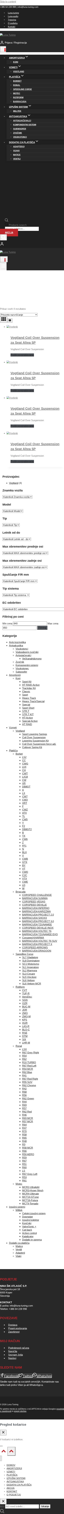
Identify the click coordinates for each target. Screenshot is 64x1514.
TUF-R (26, 993)
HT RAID (27, 724)
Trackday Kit (29, 688)
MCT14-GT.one (30, 1197)
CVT (24, 990)
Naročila (12, 1351)
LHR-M (26, 1042)
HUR (25, 1023)
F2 (23, 826)
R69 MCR (27, 1118)
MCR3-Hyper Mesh (32, 1190)
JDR (24, 1009)
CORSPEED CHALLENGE (37, 895)
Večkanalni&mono (32, 658)
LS (23, 1170)
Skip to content (8, 1)
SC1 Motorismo (30, 963)
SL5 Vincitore (29, 977)
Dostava (12, 1324)
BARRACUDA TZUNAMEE (37, 924)
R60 (24, 1167)
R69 (24, 1105)
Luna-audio (13, 16)
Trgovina (12, 20)
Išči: (2, 1506)
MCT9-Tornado (30, 1203)
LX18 (25, 776)
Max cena (53, 623)
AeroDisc (27, 996)
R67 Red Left (29, 1065)
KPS (24, 1019)
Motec (16, 93)
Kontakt (11, 26)
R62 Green (28, 1098)
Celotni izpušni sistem (34, 1213)
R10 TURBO (29, 1062)
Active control (29, 1233)
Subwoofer (19, 129)
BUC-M (26, 1006)
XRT (24, 803)
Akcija (9, 232)
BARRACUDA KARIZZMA (36, 911)
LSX (24, 1049)
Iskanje (45, 1506)
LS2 (24, 757)
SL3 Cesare (28, 973)
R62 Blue (27, 1072)
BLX (24, 852)
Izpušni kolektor (30, 1220)
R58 (24, 1134)
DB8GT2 (27, 829)
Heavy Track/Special (33, 701)
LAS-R (25, 1026)
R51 (24, 1164)
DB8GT (26, 786)
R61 (24, 1180)
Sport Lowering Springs (34, 734)
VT (23, 868)
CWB (25, 858)
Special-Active (30, 721)
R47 (24, 1128)
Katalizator (27, 1236)
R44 (24, 1101)
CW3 (25, 799)
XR (24, 783)
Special (26, 704)
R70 (24, 1131)
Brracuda (20, 891)
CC (24, 760)
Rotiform (18, 97)
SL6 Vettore (28, 980)
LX (23, 793)
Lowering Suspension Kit (35, 740)
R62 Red (27, 1111)
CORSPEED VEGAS (33, 901)
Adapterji (18, 146)
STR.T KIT (28, 714)
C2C (24, 875)
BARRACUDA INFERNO (35, 908)
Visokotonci (20, 137)
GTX (24, 862)
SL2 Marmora (29, 970)
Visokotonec (22, 668)
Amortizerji (15, 675)
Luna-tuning (13, 13)
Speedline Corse (22, 89)
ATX (24, 812)
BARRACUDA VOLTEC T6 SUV (39, 941)
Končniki (26, 1223)
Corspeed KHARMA (33, 937)
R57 (24, 1108)
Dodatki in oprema (32, 1239)
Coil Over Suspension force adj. (39, 744)
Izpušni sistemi (17, 1206)
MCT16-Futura (30, 1200)
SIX (24, 1039)
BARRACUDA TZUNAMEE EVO (40, 934)
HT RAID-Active (31, 684)
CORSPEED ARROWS (35, 947)
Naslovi (12, 1358)
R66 (24, 1151)
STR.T (25, 711)
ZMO (25, 1013)
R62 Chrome (29, 1085)
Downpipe (27, 1216)
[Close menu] (1, 1458)
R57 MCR (27, 1121)
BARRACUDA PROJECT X (37, 944)
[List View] (9, 320)
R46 (24, 1115)
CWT (25, 773)
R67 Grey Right (30, 1052)
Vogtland (18, 71)
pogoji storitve (20, 1411)
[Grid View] (3, 319)
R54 (24, 1055)
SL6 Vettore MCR (31, 983)
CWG (25, 763)
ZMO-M (26, 1016)
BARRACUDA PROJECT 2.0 (38, 914)
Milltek (17, 111)
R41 (24, 1075)
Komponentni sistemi (24, 125)
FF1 (24, 845)
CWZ (25, 809)
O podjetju (13, 23)
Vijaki (16, 151)
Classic (26, 691)
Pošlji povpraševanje (22, 355)
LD (23, 885)
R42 (24, 1088)
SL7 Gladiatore (30, 957)
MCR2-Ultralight (30, 1187)
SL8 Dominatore (31, 960)
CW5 (25, 819)
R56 (24, 1095)
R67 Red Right (30, 1078)
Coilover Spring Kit (32, 747)
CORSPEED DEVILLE (34, 904)
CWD (25, 872)
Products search (18, 225)
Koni (15, 62)
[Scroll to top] (3, 1452)
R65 (24, 1137)
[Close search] (3, 1501)
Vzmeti (13, 727)
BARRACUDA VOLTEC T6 (36, 931)
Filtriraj (42, 627)
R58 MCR (27, 1147)
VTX (24, 878)
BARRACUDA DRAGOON (36, 950)
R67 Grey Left (29, 1174)
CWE (25, 881)
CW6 (25, 839)
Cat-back (27, 1229)
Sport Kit (26, 681)
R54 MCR (27, 1069)
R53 (24, 1177)
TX (23, 835)
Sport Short (28, 707)
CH (24, 770)
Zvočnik (17, 133)
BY (23, 865)
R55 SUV (27, 1082)
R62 (24, 1059)
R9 (23, 1144)
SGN (25, 1000)
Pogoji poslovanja (17, 1328)
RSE (24, 1032)
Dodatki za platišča (19, 1243)
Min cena (7, 623)
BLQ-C (26, 1029)
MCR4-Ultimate (30, 1193)
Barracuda (19, 101)
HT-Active (27, 717)
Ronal (16, 85)
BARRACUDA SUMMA (35, 898)
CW (24, 780)
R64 (24, 1124)
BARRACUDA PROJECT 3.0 (38, 921)
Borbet (17, 81)
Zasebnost (14, 1331)
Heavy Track (29, 698)
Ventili (17, 159)
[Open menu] (3, 266)
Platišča (13, 750)
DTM (25, 1036)
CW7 (25, 796)
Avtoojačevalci (22, 120)
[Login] (32, 244)
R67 (24, 1160)
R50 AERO (28, 1154)
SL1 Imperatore (30, 967)
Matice (17, 155)
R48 (24, 1141)
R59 (24, 1157)
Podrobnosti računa (18, 1347)
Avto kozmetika (17, 642)
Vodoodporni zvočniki (27, 652)
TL (23, 816)
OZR (24, 1003)
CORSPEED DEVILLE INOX (37, 927)
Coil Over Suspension (34, 737)
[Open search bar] (6, 220)
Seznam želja (15, 1354)
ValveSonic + (29, 1226)
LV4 (24, 767)
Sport (25, 694)
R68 (24, 1092)
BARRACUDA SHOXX (34, 918)
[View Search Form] (3, 237)
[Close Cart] (3, 1432)
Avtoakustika (16, 645)
